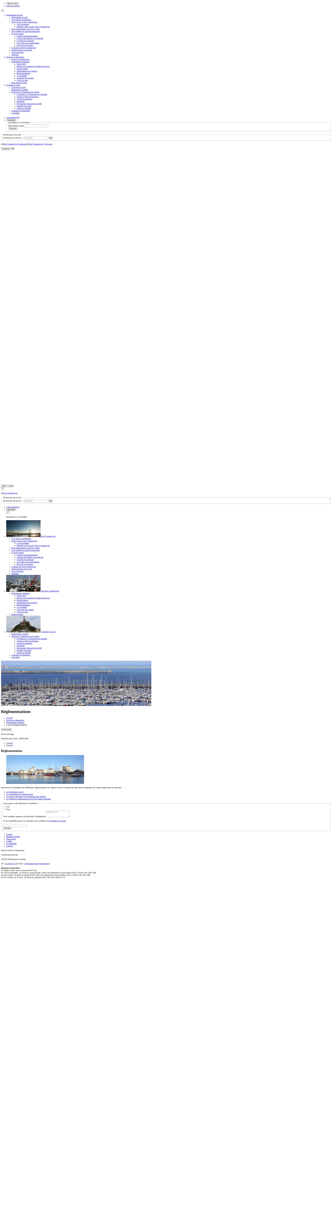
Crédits (9, 841)
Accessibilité (22, 76)
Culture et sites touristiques (28, 97)
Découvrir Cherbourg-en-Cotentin (25, 92)
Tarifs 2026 (21, 64)
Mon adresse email (16, 126)
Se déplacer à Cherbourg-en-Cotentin (32, 94)
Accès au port (22, 80)
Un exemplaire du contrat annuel (19, 794)
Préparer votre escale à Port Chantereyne (33, 27)
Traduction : (8, 149)
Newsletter (11, 120)
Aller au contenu (13, 6)
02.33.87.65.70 (11, 864)
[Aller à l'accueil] (166, 481)
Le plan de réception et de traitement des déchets (26, 797)
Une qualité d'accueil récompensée (25, 31)
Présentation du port (14, 15)
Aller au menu (12, 3)
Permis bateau (22, 69)
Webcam (15, 55)
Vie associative (17, 52)
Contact (9, 834)
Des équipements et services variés (25, 29)
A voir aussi (6, 730)
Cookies (9, 846)
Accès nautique (23, 24)
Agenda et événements (20, 111)
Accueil (9, 718)
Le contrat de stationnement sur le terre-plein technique (28, 799)
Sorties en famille (24, 108)
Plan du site (11, 839)
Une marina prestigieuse (21, 20)
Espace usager (17, 614)
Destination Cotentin (19, 90)
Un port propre (17, 34)
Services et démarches (15, 57)
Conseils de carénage (25, 41)
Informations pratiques (20, 62)
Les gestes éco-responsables (28, 43)
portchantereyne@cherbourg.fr (37, 864)
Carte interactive (13, 117)
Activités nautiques (24, 99)
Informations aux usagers (27, 71)
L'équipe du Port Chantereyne (23, 48)
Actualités (15, 113)
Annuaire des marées (25, 78)
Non (8, 809)
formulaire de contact (57, 821)
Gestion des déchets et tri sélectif (30, 38)
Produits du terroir (24, 106)
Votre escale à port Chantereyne (24, 22)
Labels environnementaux (27, 36)
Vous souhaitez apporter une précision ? (24, 816)
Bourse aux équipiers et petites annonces (33, 66)
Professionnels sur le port (21, 50)
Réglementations (23, 73)
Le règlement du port (14, 792)
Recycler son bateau (25, 45)
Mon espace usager (19, 83)
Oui (7, 807)
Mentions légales (13, 837)
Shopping (21, 101)
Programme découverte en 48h (29, 104)
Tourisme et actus (13, 85)
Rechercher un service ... (13, 138)
